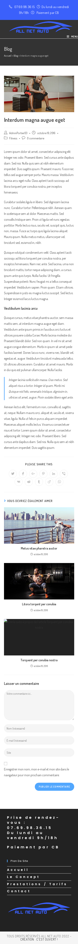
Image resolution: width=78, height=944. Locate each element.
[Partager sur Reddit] (29, 482)
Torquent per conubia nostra (39, 660)
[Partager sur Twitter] (13, 474)
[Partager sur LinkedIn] (54, 474)
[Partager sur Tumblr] (39, 482)
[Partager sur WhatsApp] (59, 482)
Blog (16, 55)
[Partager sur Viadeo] (49, 482)
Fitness (13, 138)
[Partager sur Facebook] (23, 474)
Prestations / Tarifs (37, 884)
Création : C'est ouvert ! (39, 939)
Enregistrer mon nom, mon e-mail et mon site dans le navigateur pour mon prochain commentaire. (36, 772)
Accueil (7, 55)
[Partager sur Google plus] (33, 474)
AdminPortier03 (18, 133)
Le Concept (23, 877)
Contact (19, 891)
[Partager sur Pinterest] (43, 474)
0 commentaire (35, 138)
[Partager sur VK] (19, 482)
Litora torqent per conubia (39, 604)
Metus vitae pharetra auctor (39, 548)
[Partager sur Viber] (64, 474)
